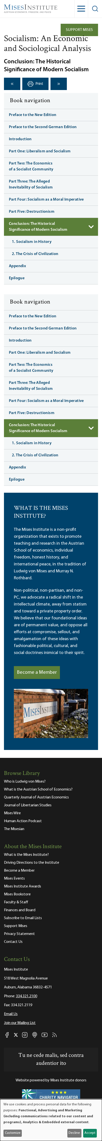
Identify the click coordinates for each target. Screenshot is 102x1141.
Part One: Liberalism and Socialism (40, 151)
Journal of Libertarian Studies (27, 805)
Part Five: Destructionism (31, 212)
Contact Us (13, 942)
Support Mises (79, 30)
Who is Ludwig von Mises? (25, 782)
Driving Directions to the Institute (31, 863)
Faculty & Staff (16, 902)
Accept (89, 1133)
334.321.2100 (26, 996)
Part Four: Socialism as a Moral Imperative (46, 200)
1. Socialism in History (31, 242)
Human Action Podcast (23, 821)
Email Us (11, 1014)
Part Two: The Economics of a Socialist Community (31, 166)
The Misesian (14, 829)
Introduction (20, 139)
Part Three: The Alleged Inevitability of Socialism (31, 184)
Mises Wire (12, 813)
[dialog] (51, 1120)
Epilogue (17, 278)
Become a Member (37, 672)
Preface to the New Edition (32, 115)
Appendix (17, 266)
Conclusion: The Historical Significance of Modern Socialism (38, 227)
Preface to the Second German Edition (42, 127)
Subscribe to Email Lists (23, 918)
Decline (74, 1133)
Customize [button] (13, 1133)
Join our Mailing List (20, 1023)
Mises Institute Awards (22, 886)
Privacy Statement (19, 934)
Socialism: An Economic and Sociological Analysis (47, 44)
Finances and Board (19, 910)
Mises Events (14, 879)
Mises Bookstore (17, 894)
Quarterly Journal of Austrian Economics (36, 797)
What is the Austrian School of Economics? (38, 790)
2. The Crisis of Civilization (35, 254)
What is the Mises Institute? (26, 855)
